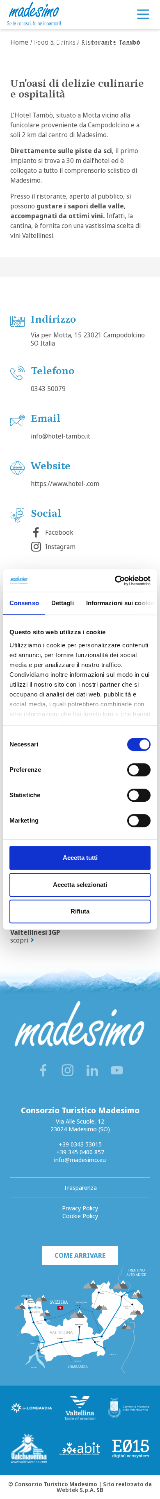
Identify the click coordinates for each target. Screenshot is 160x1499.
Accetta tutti (80, 857)
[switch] (139, 769)
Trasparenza (80, 1187)
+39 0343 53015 (80, 1144)
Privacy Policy (80, 1208)
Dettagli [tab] (62, 602)
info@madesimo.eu (80, 1159)
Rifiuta (80, 911)
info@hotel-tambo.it (60, 436)
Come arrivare (80, 1255)
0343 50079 (48, 388)
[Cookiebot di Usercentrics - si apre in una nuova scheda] (115, 580)
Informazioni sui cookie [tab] (120, 602)
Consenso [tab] (24, 602)
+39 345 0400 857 (80, 1152)
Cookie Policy (80, 1216)
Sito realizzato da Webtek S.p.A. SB (104, 1487)
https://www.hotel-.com (65, 483)
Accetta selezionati (80, 884)
